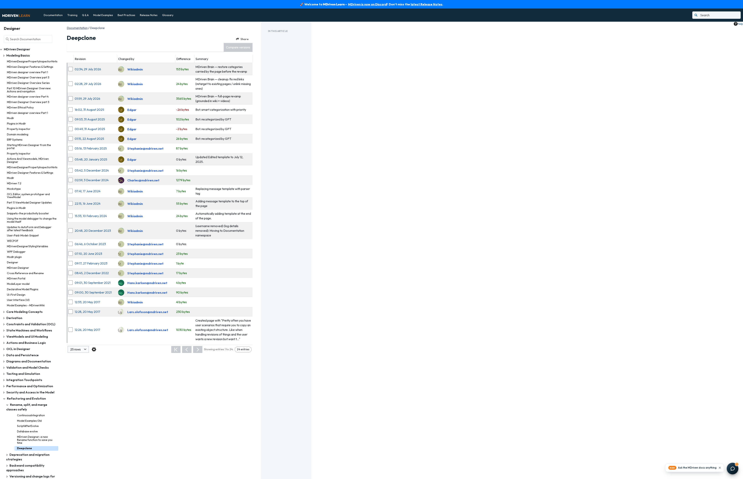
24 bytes (182, 84)
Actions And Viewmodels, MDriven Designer (28, 160)
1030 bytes (183, 330)
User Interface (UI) (18, 300)
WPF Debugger (16, 251)
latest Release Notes (426, 4)
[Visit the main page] (16, 15)
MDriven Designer (18, 268)
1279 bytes (183, 180)
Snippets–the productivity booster (28, 213)
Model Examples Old (29, 420)
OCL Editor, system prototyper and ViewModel (28, 195)
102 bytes (182, 119)
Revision (80, 59)
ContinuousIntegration (31, 415)
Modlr (10, 118)
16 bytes (181, 170)
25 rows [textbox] (75, 349)
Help (740, 24)
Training (72, 15)
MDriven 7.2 (14, 183)
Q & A (85, 15)
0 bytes (181, 159)
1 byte (180, 263)
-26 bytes (182, 110)
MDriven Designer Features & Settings (30, 67)
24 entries (243, 349)
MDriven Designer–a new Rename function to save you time (34, 440)
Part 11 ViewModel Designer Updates (29, 202)
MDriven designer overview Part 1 (27, 72)
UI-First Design (16, 294)
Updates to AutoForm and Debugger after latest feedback (29, 228)
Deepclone (24, 448)
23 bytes (182, 254)
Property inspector (18, 129)
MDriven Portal (16, 278)
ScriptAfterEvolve (28, 426)
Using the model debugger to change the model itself (31, 220)
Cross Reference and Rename (25, 273)
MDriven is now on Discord (367, 4)
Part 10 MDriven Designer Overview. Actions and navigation (29, 90)
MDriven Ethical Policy (20, 107)
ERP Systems (14, 139)
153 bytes (182, 69)
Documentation (53, 15)
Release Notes (149, 15)
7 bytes (181, 191)
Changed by (126, 59)
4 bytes (181, 283)
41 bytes (181, 302)
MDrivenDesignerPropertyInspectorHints (32, 61)
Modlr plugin (14, 257)
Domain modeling (17, 134)
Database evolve (27, 431)
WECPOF (12, 241)
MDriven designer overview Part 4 (28, 96)
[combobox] (78, 349)
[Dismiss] (720, 468)
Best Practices (126, 15)
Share (245, 39)
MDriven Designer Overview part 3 (28, 77)
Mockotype (14, 189)
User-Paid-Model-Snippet (23, 235)
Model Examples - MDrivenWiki (26, 305)
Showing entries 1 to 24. (218, 349)
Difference (183, 59)
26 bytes (182, 139)
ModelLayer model (18, 284)
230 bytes (183, 312)
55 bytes (182, 203)
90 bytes (182, 292)
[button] (238, 47)
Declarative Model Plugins (22, 289)
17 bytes (181, 273)
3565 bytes (183, 98)
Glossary (167, 15)
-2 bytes (181, 129)
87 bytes (182, 148)
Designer (12, 262)
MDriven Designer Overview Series (28, 83)
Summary (201, 59)
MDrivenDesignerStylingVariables (27, 246)
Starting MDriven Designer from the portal (29, 146)
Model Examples (103, 15)
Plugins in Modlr (16, 123)
